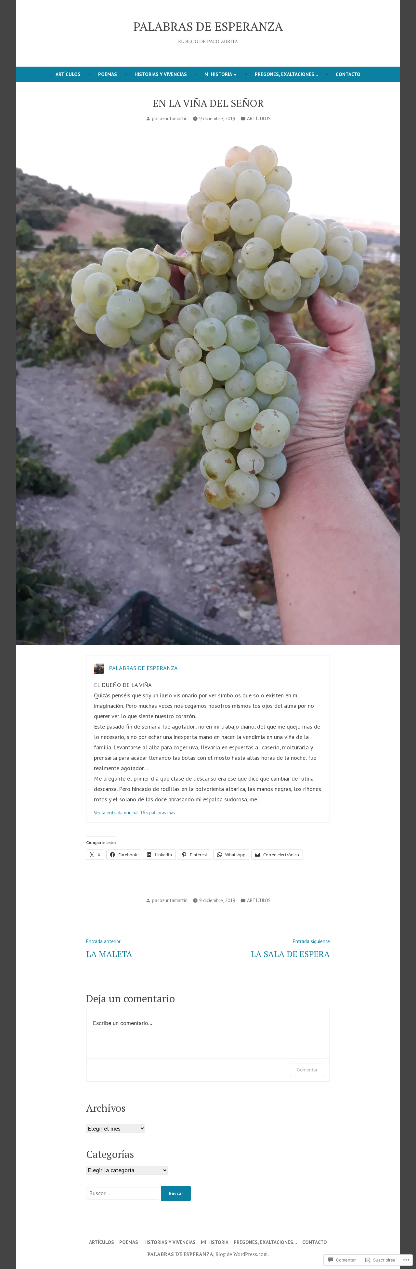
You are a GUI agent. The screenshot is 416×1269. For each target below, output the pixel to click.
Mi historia (218, 74)
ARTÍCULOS (68, 74)
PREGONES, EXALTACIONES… (286, 74)
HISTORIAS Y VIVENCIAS (161, 74)
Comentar (307, 1069)
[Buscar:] (123, 1193)
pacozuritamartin (170, 118)
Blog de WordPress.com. (242, 1254)
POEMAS (107, 74)
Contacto (348, 74)
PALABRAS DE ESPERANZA (208, 26)
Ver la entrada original (116, 812)
